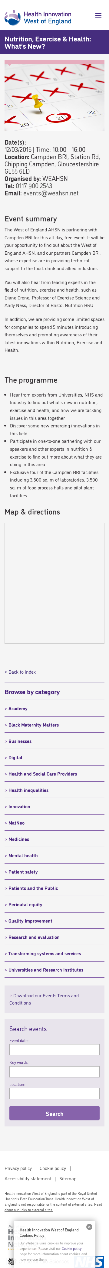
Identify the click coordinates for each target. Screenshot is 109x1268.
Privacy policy (18, 1168)
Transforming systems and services (44, 953)
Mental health (23, 855)
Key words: (18, 1062)
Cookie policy (53, 1168)
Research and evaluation (34, 936)
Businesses (19, 740)
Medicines (18, 838)
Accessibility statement (28, 1178)
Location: (17, 1084)
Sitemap (67, 1178)
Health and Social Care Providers (42, 773)
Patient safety (23, 871)
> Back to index (20, 671)
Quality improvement (30, 920)
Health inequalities (28, 789)
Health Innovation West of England (38, 15)
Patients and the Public (33, 887)
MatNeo (16, 822)
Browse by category (32, 691)
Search (55, 1113)
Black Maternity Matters (33, 724)
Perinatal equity (25, 904)
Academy (18, 708)
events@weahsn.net (51, 192)
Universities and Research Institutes (45, 969)
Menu (96, 15)
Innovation (19, 806)
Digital (15, 757)
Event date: (18, 1040)
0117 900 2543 (34, 185)
